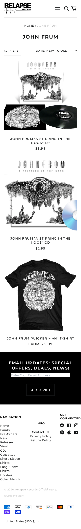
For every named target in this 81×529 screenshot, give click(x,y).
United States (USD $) (21, 521)
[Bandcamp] (62, 425)
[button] (66, 8)
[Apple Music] (69, 432)
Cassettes (7, 454)
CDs (3, 450)
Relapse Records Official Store (35, 489)
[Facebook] (69, 425)
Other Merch (10, 479)
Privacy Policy (40, 436)
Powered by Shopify (14, 496)
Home (29, 25)
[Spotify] (62, 432)
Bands (5, 430)
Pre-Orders (8, 434)
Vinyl (4, 446)
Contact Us (40, 432)
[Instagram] (76, 425)
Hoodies (6, 475)
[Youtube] (76, 432)
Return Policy (40, 440)
